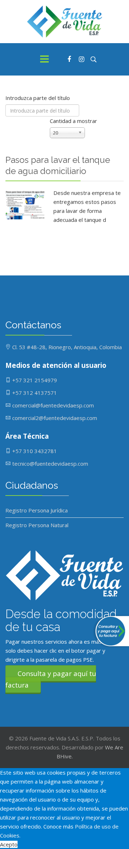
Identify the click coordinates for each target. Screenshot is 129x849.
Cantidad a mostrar (73, 120)
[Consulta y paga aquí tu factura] (109, 631)
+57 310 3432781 (34, 451)
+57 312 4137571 (34, 392)
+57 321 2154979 (34, 380)
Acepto (9, 844)
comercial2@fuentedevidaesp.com (54, 417)
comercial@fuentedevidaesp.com (53, 405)
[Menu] (44, 59)
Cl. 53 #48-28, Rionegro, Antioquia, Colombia (67, 347)
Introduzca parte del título (38, 97)
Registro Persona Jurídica (36, 510)
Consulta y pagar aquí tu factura (50, 679)
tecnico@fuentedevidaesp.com (50, 463)
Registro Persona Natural (36, 525)
